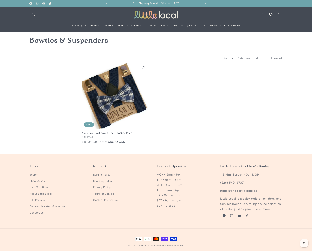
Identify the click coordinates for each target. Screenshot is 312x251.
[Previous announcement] (107, 3)
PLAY (163, 25)
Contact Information (105, 200)
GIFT (189, 25)
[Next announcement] (205, 3)
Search (34, 174)
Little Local (149, 245)
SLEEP (135, 25)
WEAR (93, 25)
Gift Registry (38, 200)
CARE (149, 25)
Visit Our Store (39, 187)
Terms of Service (103, 193)
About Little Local (41, 193)
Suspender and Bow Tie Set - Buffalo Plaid (107, 133)
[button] (34, 15)
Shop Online (37, 181)
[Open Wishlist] (271, 15)
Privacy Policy (102, 187)
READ (176, 25)
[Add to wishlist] (143, 67)
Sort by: (229, 58)
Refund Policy (101, 174)
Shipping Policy (102, 181)
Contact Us (37, 212)
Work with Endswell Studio (170, 245)
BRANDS (77, 25)
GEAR (107, 25)
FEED (121, 25)
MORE (213, 25)
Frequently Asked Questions (47, 206)
